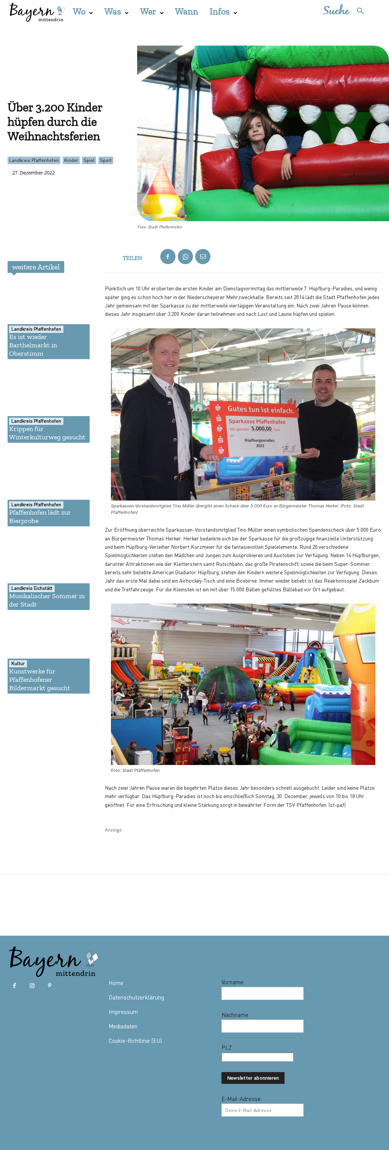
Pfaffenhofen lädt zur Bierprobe (40, 516)
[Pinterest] (49, 986)
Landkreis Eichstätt (31, 588)
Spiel (89, 160)
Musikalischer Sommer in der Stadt (47, 600)
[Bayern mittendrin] (36, 11)
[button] (347, 11)
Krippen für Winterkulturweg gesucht (47, 433)
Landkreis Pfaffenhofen (34, 160)
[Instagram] (32, 986)
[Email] (202, 256)
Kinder (71, 160)
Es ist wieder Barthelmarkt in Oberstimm (33, 345)
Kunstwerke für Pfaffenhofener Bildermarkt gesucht (39, 679)
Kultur (18, 663)
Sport (106, 160)
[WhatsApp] (185, 256)
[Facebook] (168, 256)
